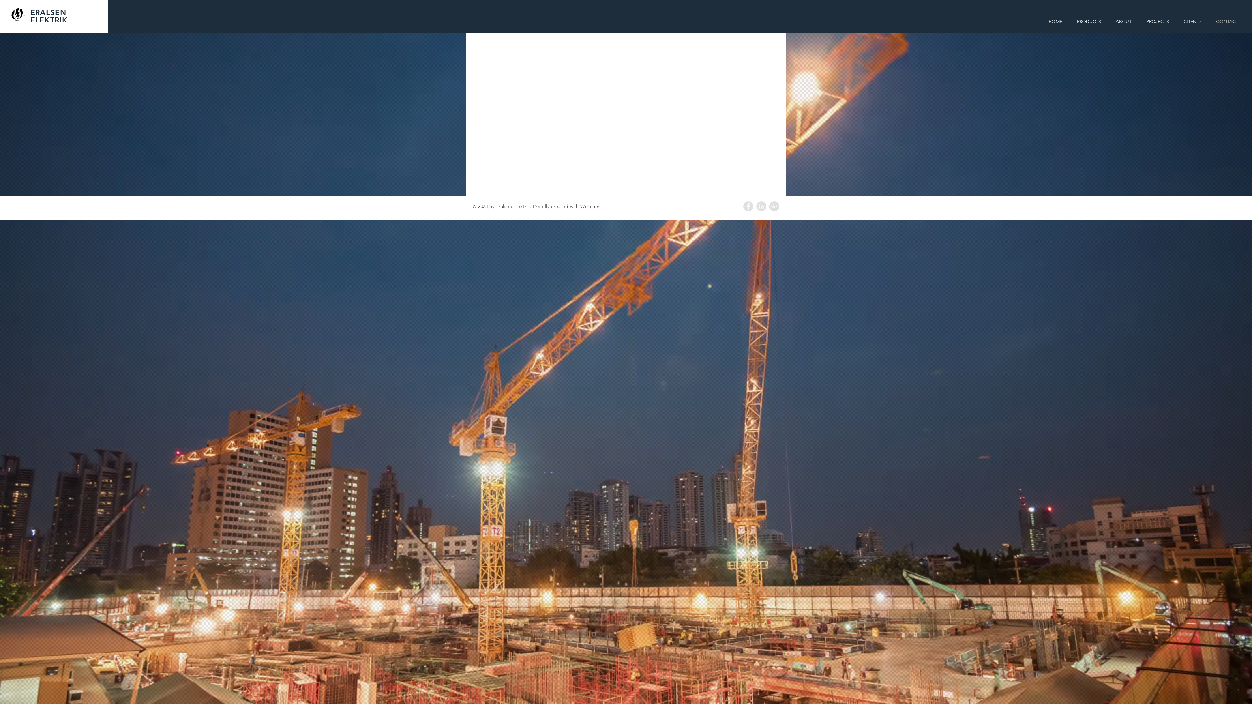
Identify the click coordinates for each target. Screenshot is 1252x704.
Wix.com (589, 206)
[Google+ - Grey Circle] (774, 206)
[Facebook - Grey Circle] (748, 206)
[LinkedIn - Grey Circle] (761, 206)
